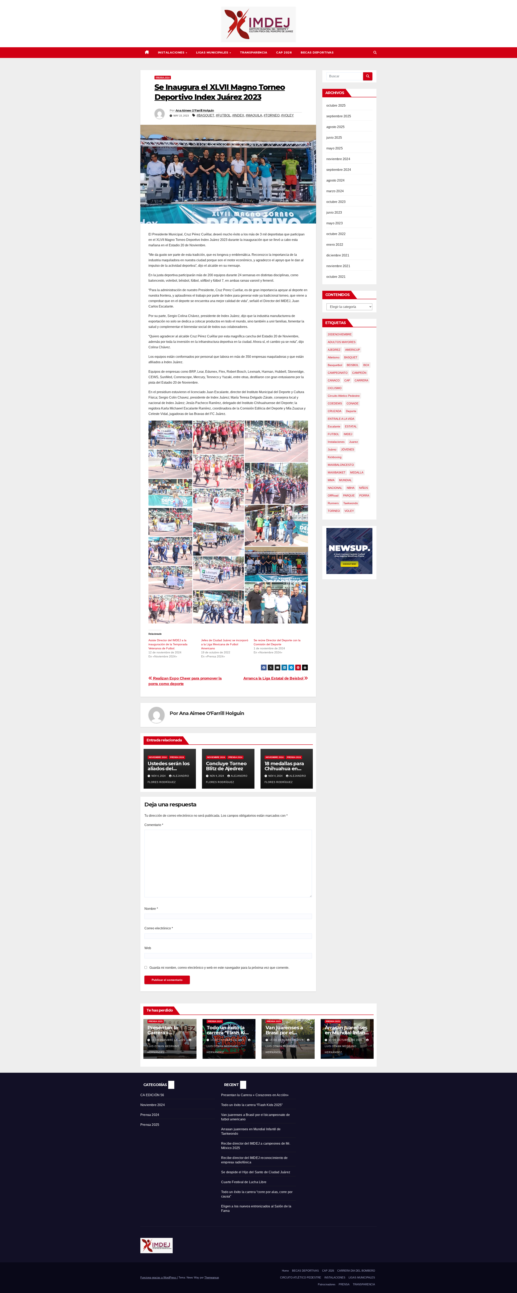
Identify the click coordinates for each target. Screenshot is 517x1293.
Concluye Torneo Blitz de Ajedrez (226, 766)
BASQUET (350, 357)
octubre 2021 (336, 276)
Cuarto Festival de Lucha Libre (243, 1182)
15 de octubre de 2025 (168, 1040)
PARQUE (349, 495)
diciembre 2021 (337, 255)
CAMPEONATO (338, 372)
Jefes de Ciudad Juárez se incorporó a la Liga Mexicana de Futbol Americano (224, 644)
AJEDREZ (334, 349)
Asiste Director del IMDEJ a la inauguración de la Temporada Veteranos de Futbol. (167, 644)
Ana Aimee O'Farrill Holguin (194, 110)
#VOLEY (287, 115)
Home (285, 1270)
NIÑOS (363, 487)
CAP (347, 380)
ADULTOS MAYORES (341, 342)
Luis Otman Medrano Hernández (163, 1049)
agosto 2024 (335, 180)
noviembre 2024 (338, 159)
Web (147, 948)
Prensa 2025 (156, 1021)
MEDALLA (356, 472)
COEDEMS (335, 403)
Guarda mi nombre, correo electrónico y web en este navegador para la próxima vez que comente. (219, 967)
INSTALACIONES (171, 52)
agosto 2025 (335, 127)
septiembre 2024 (338, 169)
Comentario (153, 825)
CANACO (334, 380)
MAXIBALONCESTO (341, 464)
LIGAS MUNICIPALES (212, 52)
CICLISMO (335, 388)
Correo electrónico (158, 928)
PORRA (364, 495)
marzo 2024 (335, 191)
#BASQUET (205, 115)
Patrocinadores (326, 1284)
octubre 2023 (336, 202)
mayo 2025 (334, 148)
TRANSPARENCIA (253, 52)
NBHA (350, 487)
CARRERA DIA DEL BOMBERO (356, 1270)
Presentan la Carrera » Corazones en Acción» (255, 1095)
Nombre (151, 908)
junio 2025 (334, 137)
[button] (375, 52)
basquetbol (335, 365)
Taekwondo (350, 503)
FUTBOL (333, 434)
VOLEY (349, 510)
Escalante (334, 426)
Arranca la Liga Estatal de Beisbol (273, 678)
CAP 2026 (284, 52)
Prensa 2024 (163, 77)
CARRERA (361, 380)
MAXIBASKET (337, 472)
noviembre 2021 (338, 266)
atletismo (333, 357)
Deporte (351, 411)
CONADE (352, 403)
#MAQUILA (254, 115)
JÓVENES (347, 449)
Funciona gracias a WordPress (158, 1277)
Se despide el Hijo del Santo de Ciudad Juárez (255, 1172)
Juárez (332, 449)
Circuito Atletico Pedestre (344, 395)
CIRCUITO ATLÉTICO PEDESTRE (300, 1277)
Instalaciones (336, 441)
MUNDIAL (345, 480)
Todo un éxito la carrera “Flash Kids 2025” (229, 1033)
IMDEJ (348, 434)
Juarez (353, 441)
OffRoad (333, 495)
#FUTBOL (223, 115)
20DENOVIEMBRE (340, 334)
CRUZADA (334, 411)
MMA (331, 480)
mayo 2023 (334, 223)
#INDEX (238, 115)
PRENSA (344, 1284)
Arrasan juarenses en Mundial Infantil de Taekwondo (347, 1033)
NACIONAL (335, 487)
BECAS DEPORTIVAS (317, 52)
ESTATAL (351, 426)
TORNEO (334, 510)
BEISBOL (353, 365)
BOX (366, 365)
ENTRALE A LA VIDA (341, 418)
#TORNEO (272, 115)
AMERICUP (352, 349)
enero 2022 (334, 244)
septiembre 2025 (338, 116)
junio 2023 (334, 212)
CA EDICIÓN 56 (152, 1095)
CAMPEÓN (359, 372)
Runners (333, 503)
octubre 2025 (336, 105)
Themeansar (211, 1277)
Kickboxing (335, 457)
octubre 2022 (336, 234)
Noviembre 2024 (158, 757)
